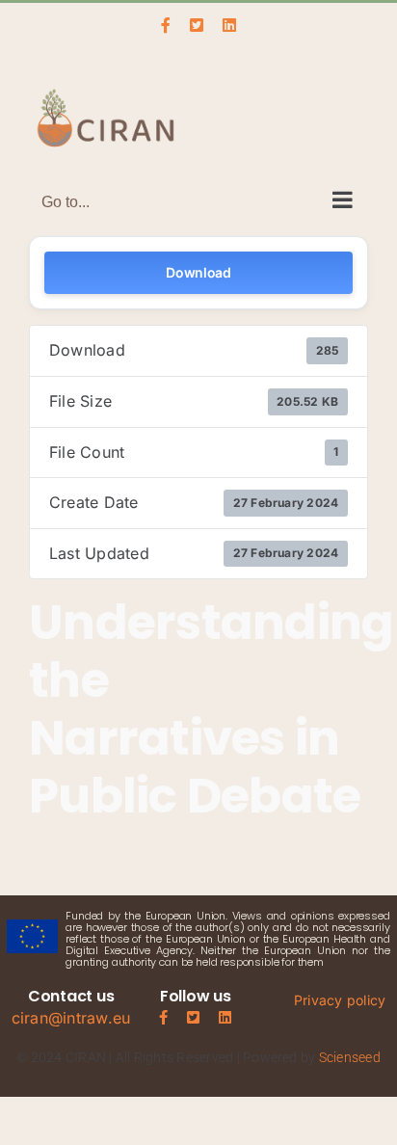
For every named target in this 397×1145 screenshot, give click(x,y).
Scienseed (350, 1057)
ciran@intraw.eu (71, 1017)
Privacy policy (339, 1000)
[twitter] (193, 1017)
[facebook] (163, 1017)
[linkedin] (225, 1017)
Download (198, 272)
